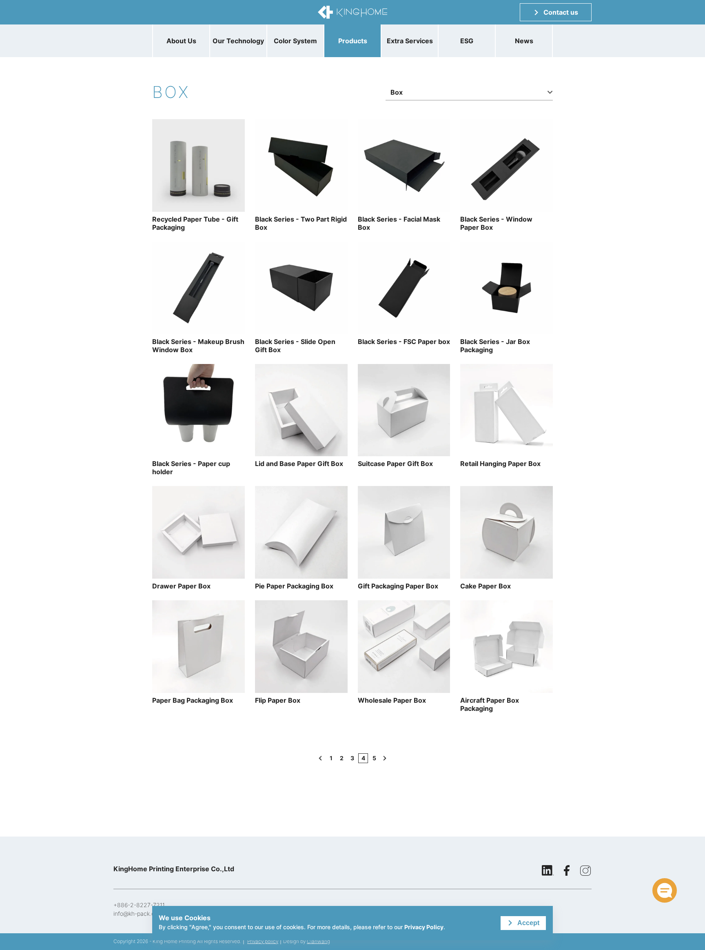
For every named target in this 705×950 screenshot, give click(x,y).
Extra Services (410, 41)
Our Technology (238, 41)
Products (352, 41)
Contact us (560, 12)
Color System (295, 41)
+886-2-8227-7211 (139, 904)
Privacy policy (262, 941)
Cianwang (318, 941)
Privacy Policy (423, 926)
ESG (466, 41)
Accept (528, 922)
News (524, 41)
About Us (181, 41)
